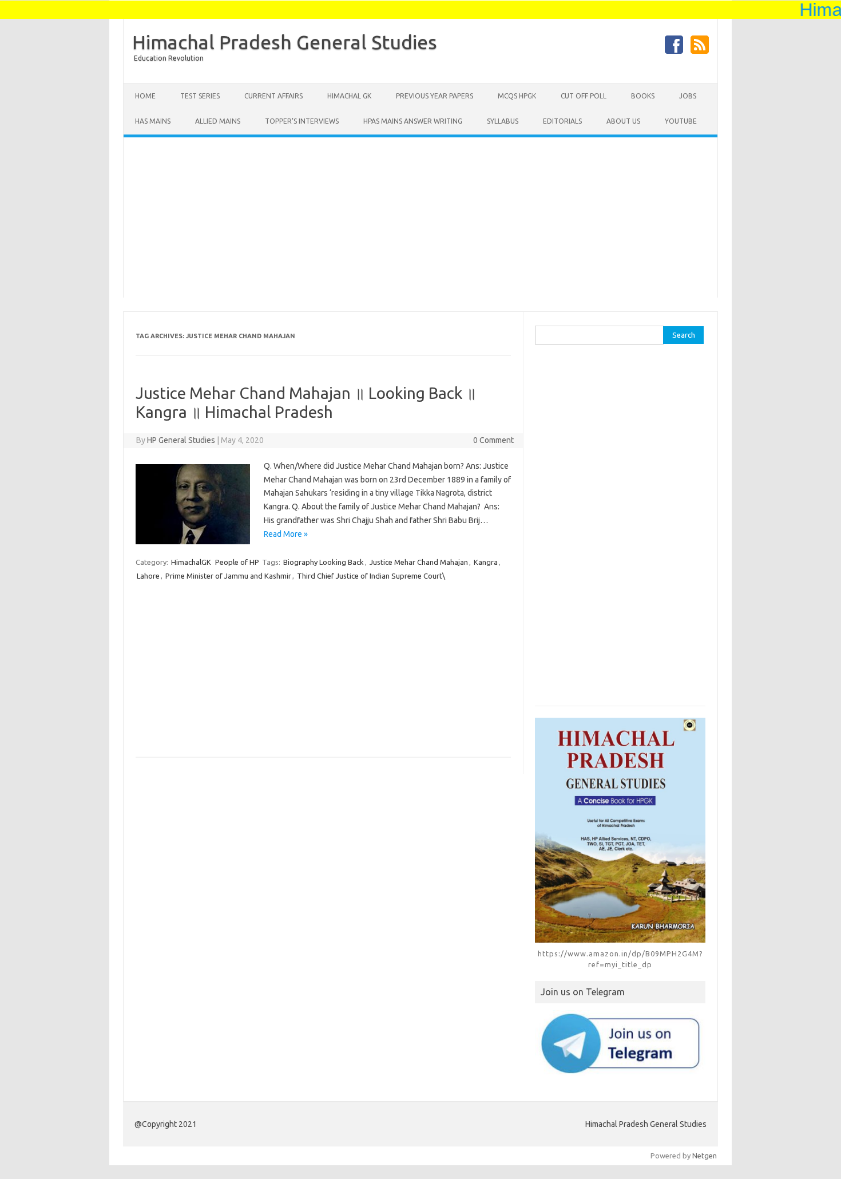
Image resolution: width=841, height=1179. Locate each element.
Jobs (687, 96)
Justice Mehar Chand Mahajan (419, 562)
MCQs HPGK (517, 96)
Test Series (200, 96)
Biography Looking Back (323, 562)
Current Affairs (273, 96)
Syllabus (502, 121)
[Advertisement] (420, 217)
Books (642, 96)
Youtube (681, 121)
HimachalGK (191, 562)
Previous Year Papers (434, 96)
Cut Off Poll (583, 96)
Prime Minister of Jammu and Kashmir (228, 576)
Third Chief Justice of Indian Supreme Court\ (371, 576)
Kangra (486, 562)
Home (145, 96)
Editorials (562, 121)
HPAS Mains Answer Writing (412, 121)
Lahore (148, 576)
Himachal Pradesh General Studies (284, 42)
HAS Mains (152, 121)
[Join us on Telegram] (620, 1043)
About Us (623, 121)
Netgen (704, 1156)
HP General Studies (181, 440)
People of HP (237, 562)
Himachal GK (349, 96)
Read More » (286, 534)
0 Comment (493, 440)
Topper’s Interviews (302, 121)
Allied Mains (217, 121)
